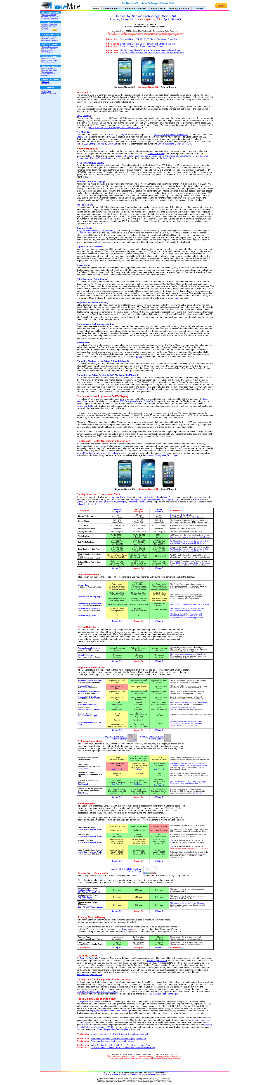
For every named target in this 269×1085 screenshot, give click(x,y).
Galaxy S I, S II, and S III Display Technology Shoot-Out (115, 127)
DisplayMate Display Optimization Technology (97, 453)
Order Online (47, 30)
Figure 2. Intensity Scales (152, 736)
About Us (45, 82)
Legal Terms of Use (49, 93)
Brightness (129, 929)
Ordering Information (49, 24)
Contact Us (46, 75)
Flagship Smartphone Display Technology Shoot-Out (157, 499)
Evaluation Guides (49, 48)
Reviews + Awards (48, 38)
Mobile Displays (47, 50)
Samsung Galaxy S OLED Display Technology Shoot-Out (122, 502)
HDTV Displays (47, 52)
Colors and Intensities (168, 156)
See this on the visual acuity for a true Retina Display (190, 537)
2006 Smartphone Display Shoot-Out (174, 144)
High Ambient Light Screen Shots (186, 725)
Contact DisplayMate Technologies (162, 455)
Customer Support (48, 68)
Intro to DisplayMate (49, 37)
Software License (48, 73)
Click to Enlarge (119, 739)
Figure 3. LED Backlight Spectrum (125, 869)
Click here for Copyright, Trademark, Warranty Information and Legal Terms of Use (134, 1074)
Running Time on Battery (101, 158)
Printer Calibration (48, 58)
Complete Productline (50, 18)
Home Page (46, 92)
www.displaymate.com (157, 960)
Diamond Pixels (84, 233)
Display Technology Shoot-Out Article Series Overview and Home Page (152, 53)
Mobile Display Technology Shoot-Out (171, 134)
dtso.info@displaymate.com (89, 974)
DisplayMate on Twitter (50, 47)
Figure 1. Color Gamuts (116, 736)
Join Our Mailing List (49, 70)
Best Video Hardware (50, 40)
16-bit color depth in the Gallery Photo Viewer (193, 563)
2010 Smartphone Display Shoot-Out (100, 144)
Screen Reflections (124, 156)
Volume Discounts (48, 26)
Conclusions (168, 158)
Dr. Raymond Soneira (86, 958)
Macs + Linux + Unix (49, 60)
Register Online (47, 72)
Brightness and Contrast (146, 156)
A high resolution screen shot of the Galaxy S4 (98, 230)
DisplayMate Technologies (88, 1001)
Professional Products (50, 16)
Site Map (45, 90)
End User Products (49, 15)
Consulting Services (49, 62)
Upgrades (45, 28)
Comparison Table (156, 153)
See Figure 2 (83, 784)
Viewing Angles (187, 156)
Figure (176, 298)
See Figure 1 (83, 768)
